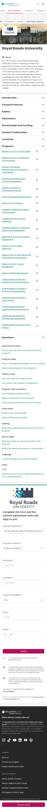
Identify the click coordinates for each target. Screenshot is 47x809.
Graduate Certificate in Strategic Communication (15, 210)
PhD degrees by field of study (13, 792)
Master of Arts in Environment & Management (16, 238)
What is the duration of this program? (18, 398)
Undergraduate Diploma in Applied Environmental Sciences (15, 308)
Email (6, 612)
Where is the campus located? (14, 417)
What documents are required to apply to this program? (21, 442)
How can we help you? (13, 526)
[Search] (38, 4)
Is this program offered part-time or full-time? (21, 402)
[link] (34, 21)
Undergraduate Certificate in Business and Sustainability (14, 289)
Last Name (8, 577)
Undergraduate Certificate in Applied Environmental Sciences (15, 280)
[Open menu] (43, 4)
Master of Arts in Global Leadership (12, 247)
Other (4, 469)
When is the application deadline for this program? (23, 363)
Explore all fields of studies (11, 779)
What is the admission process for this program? (22, 448)
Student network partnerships (13, 766)
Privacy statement (9, 691)
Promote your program (10, 762)
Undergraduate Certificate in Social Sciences (14, 299)
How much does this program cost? (17, 378)
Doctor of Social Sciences (12, 203)
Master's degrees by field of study (14, 783)
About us (5, 757)
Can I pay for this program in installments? (20, 383)
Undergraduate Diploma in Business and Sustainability (13, 317)
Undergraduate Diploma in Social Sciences (16, 326)
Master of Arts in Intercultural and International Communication (16, 256)
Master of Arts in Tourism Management (13, 265)
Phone (6, 629)
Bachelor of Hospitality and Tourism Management (13, 180)
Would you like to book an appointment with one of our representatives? (23, 475)
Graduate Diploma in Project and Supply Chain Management (16, 229)
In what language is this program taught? (19, 459)
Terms (28, 689)
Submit (23, 651)
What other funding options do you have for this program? (22, 429)
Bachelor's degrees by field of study (15, 788)
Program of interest (12, 543)
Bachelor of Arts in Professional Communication (15, 159)
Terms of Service (10, 699)
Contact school (23, 804)
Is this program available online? (16, 393)
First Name (8, 560)
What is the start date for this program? (19, 368)
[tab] (14, 10)
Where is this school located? (14, 413)
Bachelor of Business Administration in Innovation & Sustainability (15, 170)
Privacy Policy (39, 697)
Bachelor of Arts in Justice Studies (16, 151)
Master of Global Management (15, 273)
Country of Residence (12, 595)
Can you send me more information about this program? (21, 351)
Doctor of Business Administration (16, 197)
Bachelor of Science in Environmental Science (11, 189)
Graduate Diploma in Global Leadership (13, 220)
